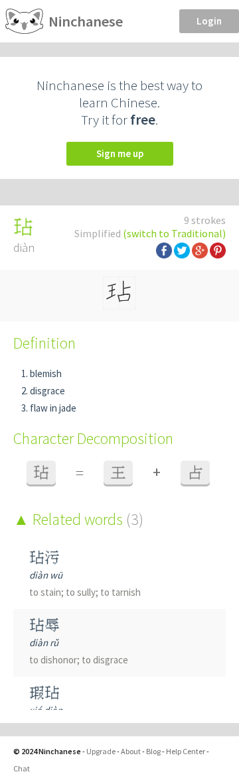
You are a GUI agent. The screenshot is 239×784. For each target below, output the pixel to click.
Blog (153, 751)
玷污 (44, 557)
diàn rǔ (43, 642)
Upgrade (101, 751)
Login (209, 21)
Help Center (185, 751)
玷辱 (44, 625)
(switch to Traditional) (174, 233)
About (131, 751)
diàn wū (45, 575)
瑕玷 (44, 692)
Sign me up (119, 153)
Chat (21, 768)
